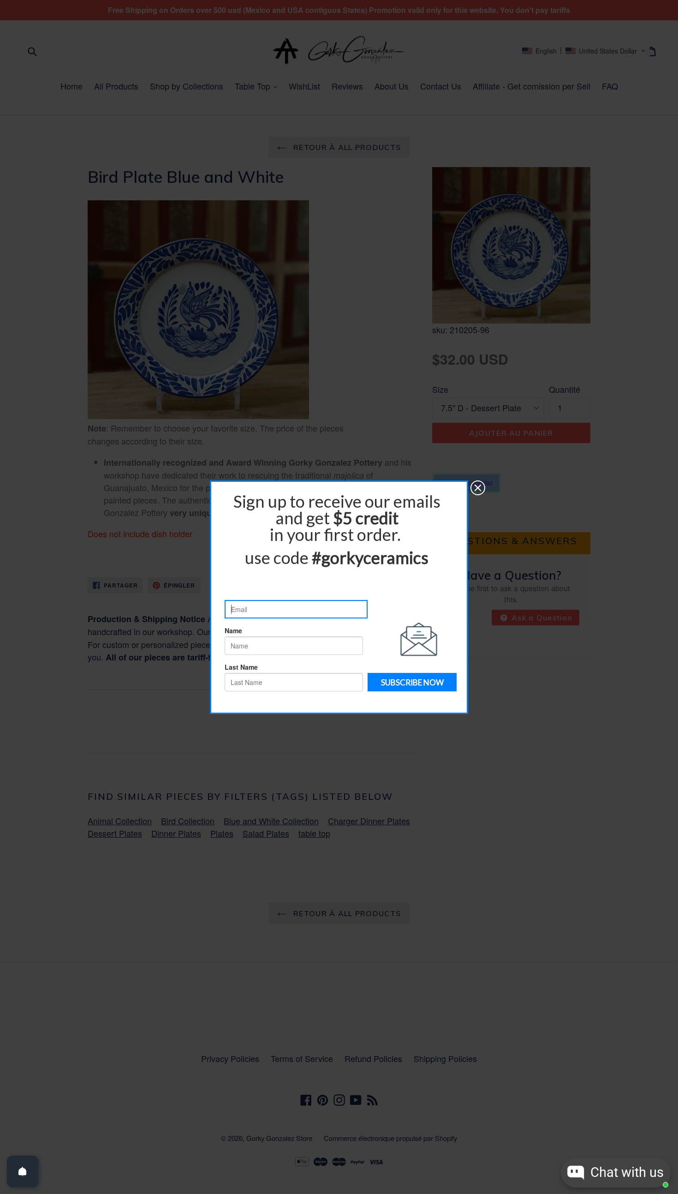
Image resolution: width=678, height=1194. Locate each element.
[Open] (22, 1171)
